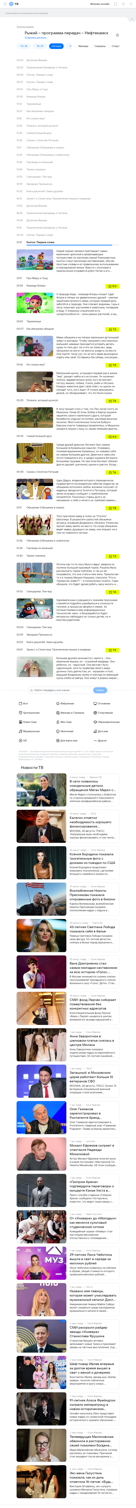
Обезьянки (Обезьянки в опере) (45, 147)
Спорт (115, 46)
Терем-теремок (36, 169)
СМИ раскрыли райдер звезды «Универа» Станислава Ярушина (88, 1332)
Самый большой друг (39, 133)
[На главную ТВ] (15, 4)
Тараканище (34, 104)
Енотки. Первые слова (40, 74)
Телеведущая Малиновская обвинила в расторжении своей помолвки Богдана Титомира (92, 1441)
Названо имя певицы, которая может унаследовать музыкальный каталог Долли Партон (93, 1295)
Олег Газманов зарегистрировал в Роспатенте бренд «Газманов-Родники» (86, 1113)
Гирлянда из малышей (40, 162)
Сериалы (100, 46)
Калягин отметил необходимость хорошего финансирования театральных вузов (90, 822)
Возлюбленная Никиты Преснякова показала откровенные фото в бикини (92, 895)
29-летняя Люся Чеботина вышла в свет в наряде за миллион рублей (91, 1259)
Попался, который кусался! (42, 125)
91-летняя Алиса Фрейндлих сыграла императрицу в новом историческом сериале (92, 1405)
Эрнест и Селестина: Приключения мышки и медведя (59, 198)
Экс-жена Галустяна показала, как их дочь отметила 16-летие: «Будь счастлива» (90, 1477)
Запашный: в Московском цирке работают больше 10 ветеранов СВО (91, 1077)
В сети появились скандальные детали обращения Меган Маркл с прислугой (91, 786)
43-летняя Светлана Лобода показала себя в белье (92, 929)
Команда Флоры (36, 96)
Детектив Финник (37, 60)
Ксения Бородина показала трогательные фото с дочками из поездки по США (92, 858)
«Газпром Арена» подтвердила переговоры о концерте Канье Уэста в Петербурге (92, 1186)
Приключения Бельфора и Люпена (47, 67)
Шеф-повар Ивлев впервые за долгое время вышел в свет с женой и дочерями (92, 1368)
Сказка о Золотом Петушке (43, 140)
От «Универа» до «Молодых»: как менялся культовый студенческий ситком (93, 1223)
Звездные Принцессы (39, 184)
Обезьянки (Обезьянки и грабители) (48, 155)
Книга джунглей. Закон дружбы (45, 191)
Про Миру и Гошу (37, 89)
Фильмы (83, 46)
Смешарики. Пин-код (39, 176)
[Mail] (11, 4)
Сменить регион (35, 37)
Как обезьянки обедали (40, 111)
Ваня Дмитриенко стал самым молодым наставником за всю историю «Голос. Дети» (93, 968)
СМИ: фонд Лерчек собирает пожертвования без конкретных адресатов (93, 1004)
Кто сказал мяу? (36, 118)
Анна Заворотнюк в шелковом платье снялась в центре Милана (92, 1041)
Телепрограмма (25, 26)
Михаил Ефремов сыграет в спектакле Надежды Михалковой (92, 1150)
